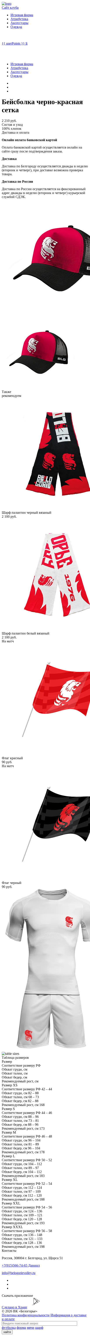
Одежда (16, 27)
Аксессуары (19, 23)
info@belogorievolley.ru (18, 1273)
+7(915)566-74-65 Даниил (21, 1265)
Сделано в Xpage (14, 1307)
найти (7, 1332)
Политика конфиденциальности (26, 1315)
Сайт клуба (10, 7)
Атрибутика (19, 19)
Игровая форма (21, 15)
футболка (9, 1327)
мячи (30, 1327)
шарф (39, 1327)
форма (21, 1327)
